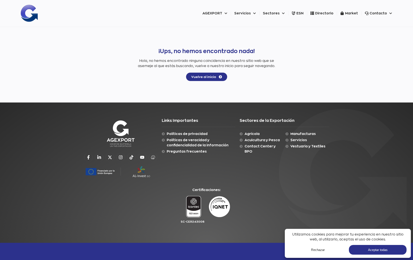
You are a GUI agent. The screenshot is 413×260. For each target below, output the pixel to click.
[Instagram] (120, 157)
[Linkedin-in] (99, 157)
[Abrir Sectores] (283, 13)
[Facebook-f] (88, 157)
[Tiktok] (131, 157)
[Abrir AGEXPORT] (225, 13)
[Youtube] (142, 157)
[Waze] (153, 157)
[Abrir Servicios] (254, 13)
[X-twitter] (110, 157)
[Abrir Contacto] (390, 13)
